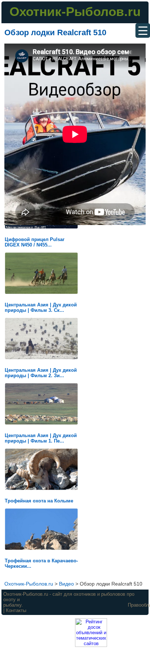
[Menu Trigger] (142, 30)
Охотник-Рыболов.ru (75, 11)
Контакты (16, 610)
